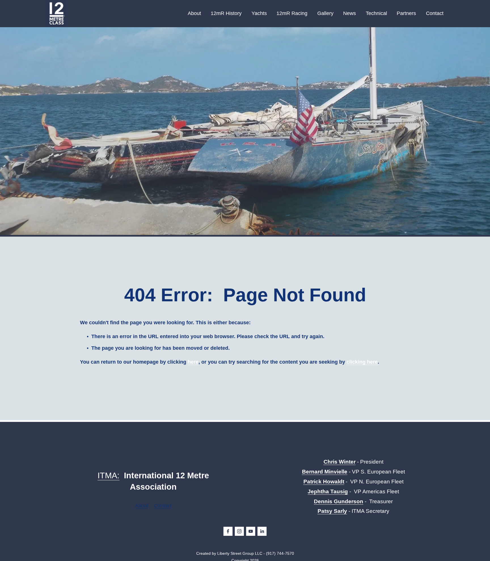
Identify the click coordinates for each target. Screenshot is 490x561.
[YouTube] (250, 531)
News (349, 13)
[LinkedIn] (262, 531)
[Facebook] (228, 531)
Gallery (325, 13)
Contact (434, 13)
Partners (406, 13)
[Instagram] (239, 531)
